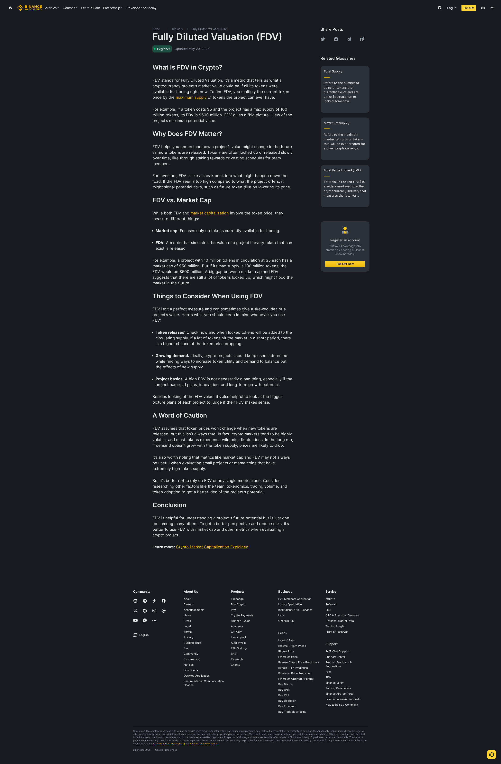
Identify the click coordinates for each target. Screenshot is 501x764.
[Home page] (29, 8)
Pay (233, 609)
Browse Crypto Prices (292, 645)
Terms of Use (162, 743)
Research (237, 659)
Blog (186, 648)
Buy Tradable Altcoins (292, 711)
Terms (188, 631)
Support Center (335, 656)
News (187, 615)
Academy (237, 626)
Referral (330, 604)
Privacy (188, 637)
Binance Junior (240, 620)
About (187, 598)
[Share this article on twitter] (323, 39)
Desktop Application (197, 675)
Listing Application (290, 604)
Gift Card (236, 631)
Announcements (194, 609)
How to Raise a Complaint (341, 704)
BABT (234, 653)
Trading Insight (335, 626)
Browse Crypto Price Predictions (299, 662)
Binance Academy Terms (203, 743)
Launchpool (238, 637)
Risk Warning (192, 659)
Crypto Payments (242, 615)
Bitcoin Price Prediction (293, 667)
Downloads (191, 670)
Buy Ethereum (287, 706)
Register (468, 7)
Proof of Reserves (336, 631)
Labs (281, 615)
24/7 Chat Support (337, 651)
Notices (189, 664)
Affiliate (330, 598)
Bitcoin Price (286, 651)
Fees (328, 671)
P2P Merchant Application (294, 598)
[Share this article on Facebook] (336, 39)
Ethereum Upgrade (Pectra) (296, 678)
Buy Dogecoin (287, 700)
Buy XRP (283, 695)
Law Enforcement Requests (342, 699)
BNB (328, 609)
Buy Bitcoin (285, 684)
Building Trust (192, 642)
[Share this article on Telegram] (349, 39)
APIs (328, 677)
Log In (451, 8)
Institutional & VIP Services (295, 609)
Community (191, 653)
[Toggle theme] (492, 8)
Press (187, 620)
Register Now (345, 263)
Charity (235, 664)
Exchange (237, 598)
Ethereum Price (288, 656)
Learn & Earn (286, 640)
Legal (187, 626)
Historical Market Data (339, 620)
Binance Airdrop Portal (339, 693)
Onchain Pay (286, 620)
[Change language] (483, 7)
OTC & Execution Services (342, 615)
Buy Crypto (238, 604)
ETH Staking (239, 648)
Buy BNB (284, 689)
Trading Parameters (338, 688)
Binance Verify (334, 682)
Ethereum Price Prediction (294, 673)
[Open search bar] (438, 7)
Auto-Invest (238, 642)
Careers (189, 604)
